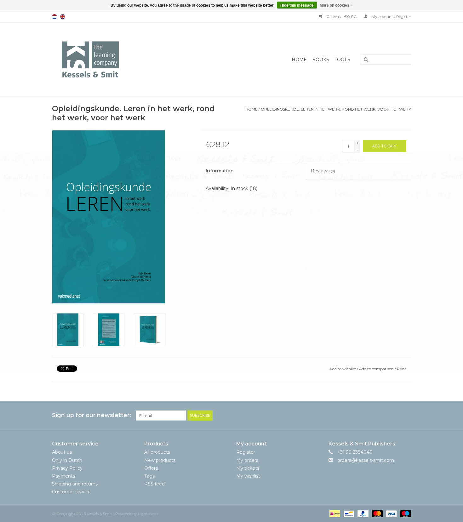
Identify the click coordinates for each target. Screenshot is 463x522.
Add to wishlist (342, 368)
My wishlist (248, 476)
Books (320, 59)
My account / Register (391, 16)
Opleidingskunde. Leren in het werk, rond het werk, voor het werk (336, 109)
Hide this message (297, 5)
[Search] (364, 59)
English (62, 16)
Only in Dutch (67, 460)
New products (159, 460)
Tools (342, 59)
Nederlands (54, 16)
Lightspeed (148, 513)
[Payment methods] (334, 513)
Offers (151, 468)
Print (401, 368)
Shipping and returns (75, 484)
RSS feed (154, 484)
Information (220, 171)
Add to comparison (377, 368)
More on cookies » (336, 5)
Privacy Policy (67, 468)
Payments (63, 476)
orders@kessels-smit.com (365, 460)
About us (62, 452)
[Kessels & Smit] (121, 59)
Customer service (71, 492)
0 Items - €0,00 (341, 16)
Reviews (323, 171)
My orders (247, 460)
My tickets (247, 468)
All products (157, 452)
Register (245, 452)
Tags (149, 476)
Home (299, 59)
